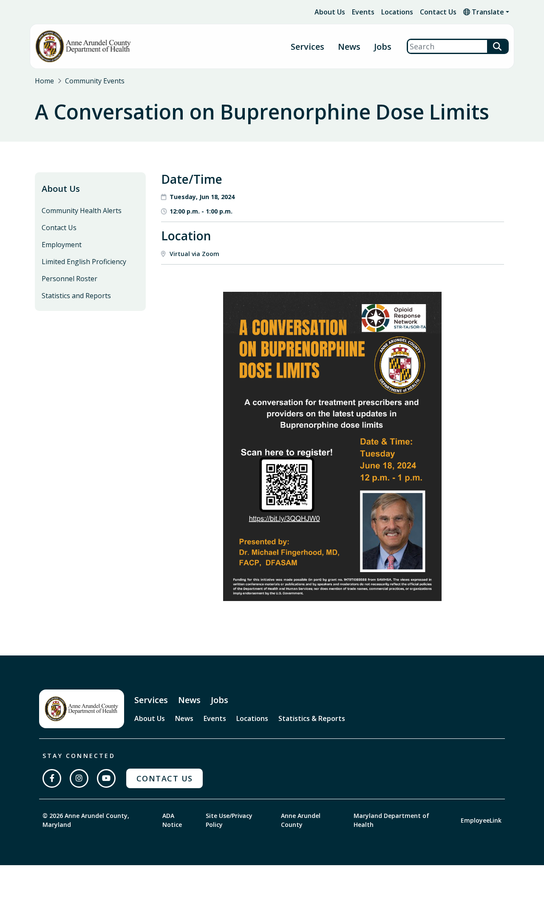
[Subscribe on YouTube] (106, 778)
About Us (329, 12)
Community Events (95, 80)
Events (363, 12)
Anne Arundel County (300, 820)
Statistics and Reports (76, 295)
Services (151, 700)
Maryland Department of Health (391, 820)
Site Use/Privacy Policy (229, 820)
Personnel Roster (69, 278)
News (349, 46)
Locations (397, 12)
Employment (62, 244)
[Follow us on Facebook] (51, 778)
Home (44, 80)
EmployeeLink (481, 820)
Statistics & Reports (311, 718)
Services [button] (307, 46)
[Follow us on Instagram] (79, 778)
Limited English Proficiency (84, 261)
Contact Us (438, 12)
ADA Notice (172, 820)
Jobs (382, 46)
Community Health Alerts (82, 210)
